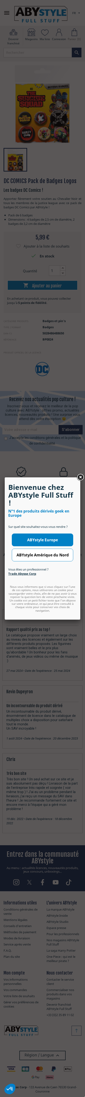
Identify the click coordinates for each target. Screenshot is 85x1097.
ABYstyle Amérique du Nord (43, 555)
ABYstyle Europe (42, 539)
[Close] (80, 477)
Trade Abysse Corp (22, 574)
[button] (10, 1089)
